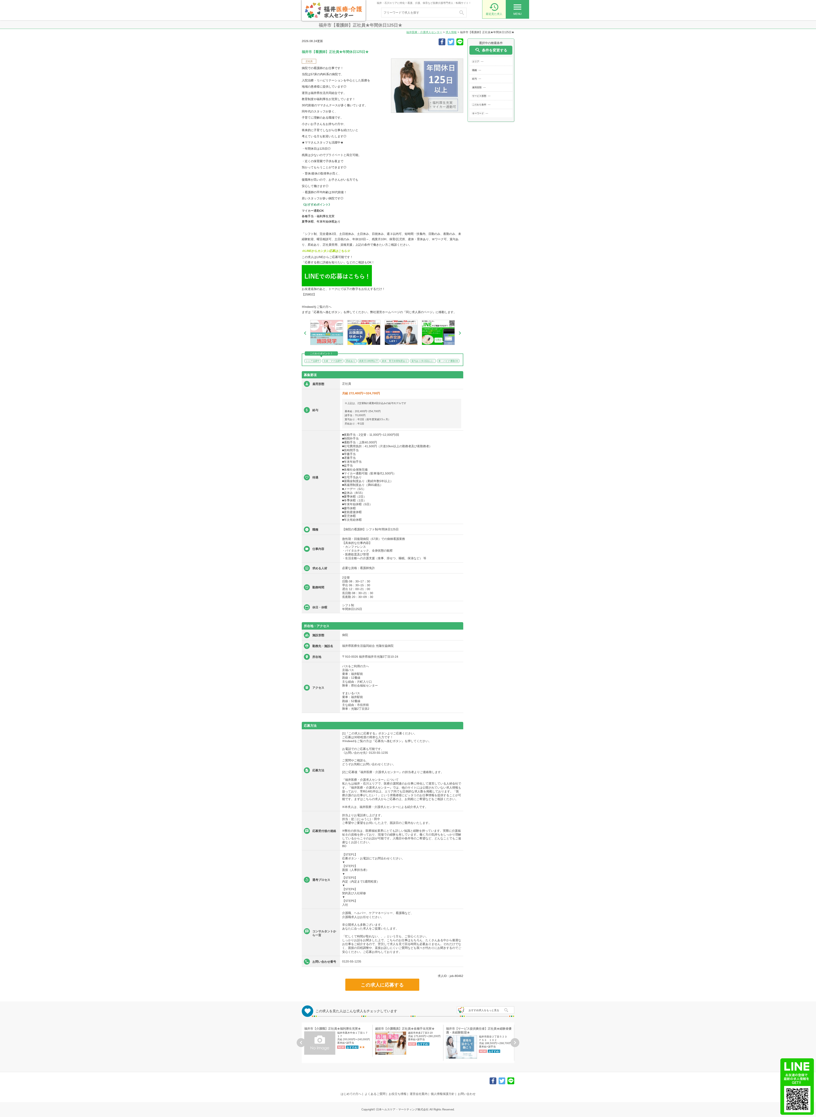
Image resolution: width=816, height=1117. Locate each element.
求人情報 (451, 32)
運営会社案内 (419, 1094)
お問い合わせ (467, 1094)
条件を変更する (491, 50)
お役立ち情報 (398, 1094)
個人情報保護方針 (443, 1094)
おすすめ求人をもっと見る (484, 1010)
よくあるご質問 (375, 1094)
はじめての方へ (351, 1094)
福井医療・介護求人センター (424, 32)
